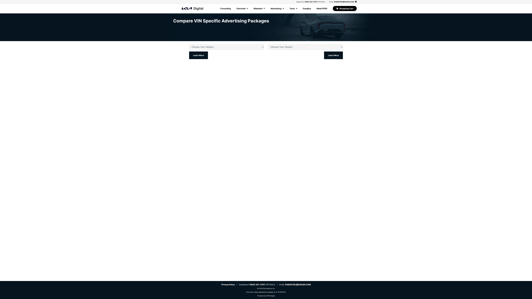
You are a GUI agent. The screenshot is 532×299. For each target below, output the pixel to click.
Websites (258, 8)
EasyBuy (307, 8)
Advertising (276, 8)
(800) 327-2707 (311, 2)
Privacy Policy (228, 284)
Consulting (225, 8)
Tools (292, 8)
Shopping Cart (346, 8)
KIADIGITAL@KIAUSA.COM (344, 2)
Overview (241, 8)
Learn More (198, 55)
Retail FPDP (322, 8)
